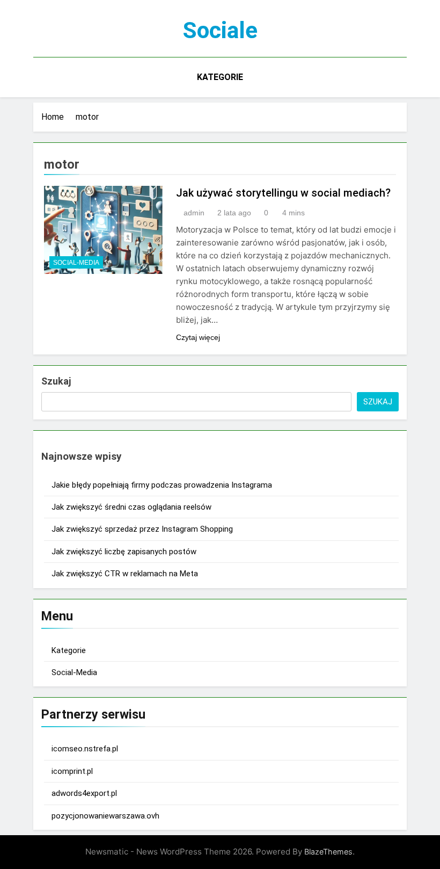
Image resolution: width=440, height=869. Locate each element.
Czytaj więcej (198, 337)
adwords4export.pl (84, 793)
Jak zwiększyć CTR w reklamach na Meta (125, 573)
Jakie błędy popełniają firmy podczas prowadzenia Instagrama (162, 485)
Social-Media (76, 262)
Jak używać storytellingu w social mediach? (283, 192)
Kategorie (220, 77)
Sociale (220, 30)
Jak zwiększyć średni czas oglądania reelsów (131, 507)
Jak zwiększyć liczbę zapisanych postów (124, 551)
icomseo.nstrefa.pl (85, 749)
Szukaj (56, 381)
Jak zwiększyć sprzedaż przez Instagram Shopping (142, 529)
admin (194, 212)
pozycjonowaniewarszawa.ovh (105, 816)
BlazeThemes (328, 851)
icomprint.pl (72, 771)
